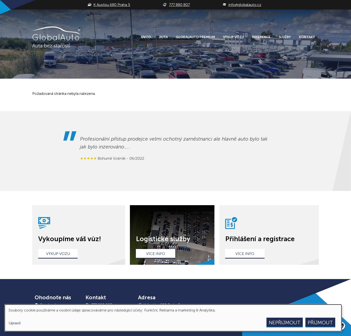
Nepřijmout (284, 323)
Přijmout (320, 323)
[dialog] (173, 318)
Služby (285, 37)
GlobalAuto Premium (195, 37)
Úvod (146, 37)
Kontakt (307, 37)
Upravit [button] (15, 323)
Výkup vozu (233, 37)
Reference (261, 37)
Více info (155, 253)
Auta (163, 37)
